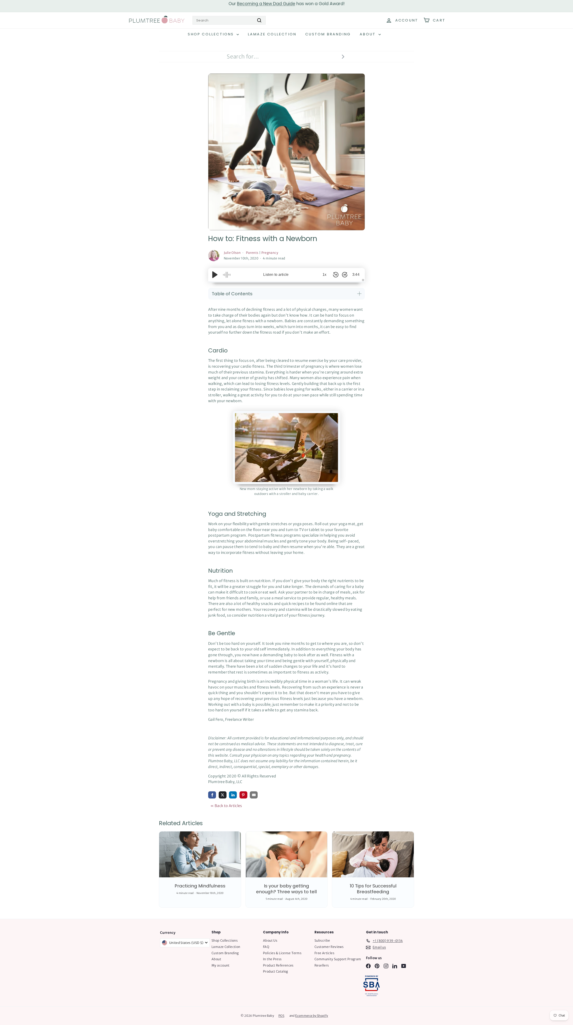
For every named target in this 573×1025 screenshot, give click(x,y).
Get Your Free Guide (286, 571)
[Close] (348, 449)
